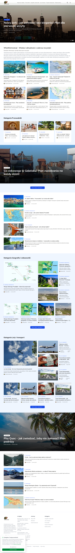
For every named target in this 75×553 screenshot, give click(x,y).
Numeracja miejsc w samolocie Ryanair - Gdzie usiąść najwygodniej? (22, 524)
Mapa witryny (43, 546)
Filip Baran (5, 32)
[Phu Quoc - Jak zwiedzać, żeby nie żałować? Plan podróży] (37, 432)
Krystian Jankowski (7, 444)
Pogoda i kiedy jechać (50, 2)
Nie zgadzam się (13, 546)
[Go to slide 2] (71, 40)
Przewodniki (27, 2)
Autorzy (33, 516)
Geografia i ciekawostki (35, 2)
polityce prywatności (17, 544)
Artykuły (19, 516)
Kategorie (47, 516)
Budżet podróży (58, 2)
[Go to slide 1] (70, 40)
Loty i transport (42, 2)
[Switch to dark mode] (70, 3)
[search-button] (67, 2)
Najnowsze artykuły (20, 2)
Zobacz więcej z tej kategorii (37, 187)
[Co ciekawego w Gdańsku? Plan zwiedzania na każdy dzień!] (37, 164)
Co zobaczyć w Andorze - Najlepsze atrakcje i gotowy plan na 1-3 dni (23, 529)
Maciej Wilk (33, 518)
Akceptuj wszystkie (13, 549)
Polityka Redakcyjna (36, 546)
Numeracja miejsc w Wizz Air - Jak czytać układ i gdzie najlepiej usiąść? (23, 520)
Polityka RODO (29, 546)
